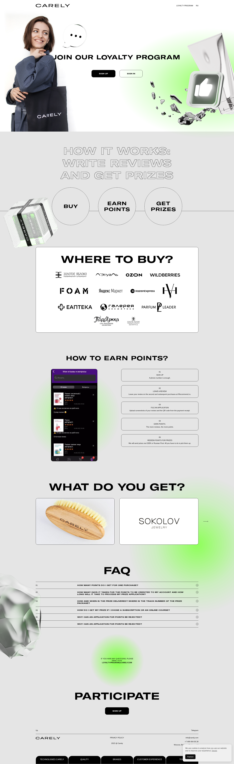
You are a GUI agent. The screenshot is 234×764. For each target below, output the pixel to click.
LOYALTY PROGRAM (184, 6)
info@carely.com (192, 738)
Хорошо (190, 757)
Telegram (194, 730)
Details (214, 751)
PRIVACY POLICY (117, 738)
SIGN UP (117, 711)
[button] (204, 521)
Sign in (131, 74)
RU (197, 6)
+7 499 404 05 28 (191, 742)
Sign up (103, 74)
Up (37, 730)
